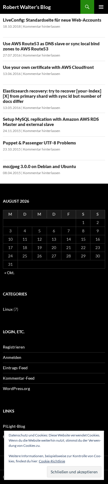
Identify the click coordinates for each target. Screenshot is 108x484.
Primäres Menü (101, 7)
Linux (8, 309)
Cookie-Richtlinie (52, 461)
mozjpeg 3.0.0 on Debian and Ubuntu (39, 166)
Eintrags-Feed (15, 367)
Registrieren (14, 346)
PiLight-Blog (14, 426)
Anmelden (12, 357)
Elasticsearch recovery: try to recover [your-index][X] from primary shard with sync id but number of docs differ (52, 96)
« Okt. (9, 272)
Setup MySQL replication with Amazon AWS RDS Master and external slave (51, 121)
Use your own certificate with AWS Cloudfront (48, 67)
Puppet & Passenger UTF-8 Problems (39, 142)
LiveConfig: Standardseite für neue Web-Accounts (52, 19)
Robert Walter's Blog (27, 7)
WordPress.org (16, 388)
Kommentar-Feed (19, 378)
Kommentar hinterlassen (41, 26)
